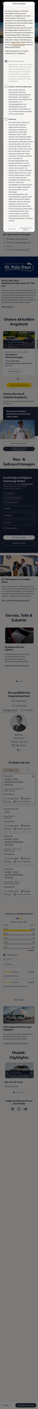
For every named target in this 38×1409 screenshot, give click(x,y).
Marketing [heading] (12, 119)
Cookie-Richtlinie (18, 45)
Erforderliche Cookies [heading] (16, 61)
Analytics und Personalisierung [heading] (20, 87)
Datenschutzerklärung (12, 47)
